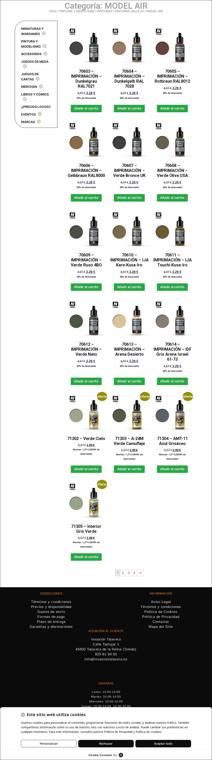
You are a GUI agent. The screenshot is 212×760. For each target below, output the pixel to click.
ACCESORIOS (31, 54)
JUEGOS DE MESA (34, 62)
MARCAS (28, 122)
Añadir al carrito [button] (86, 108)
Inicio (53, 11)
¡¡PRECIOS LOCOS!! (36, 107)
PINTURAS (104, 11)
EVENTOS (28, 114)
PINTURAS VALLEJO (129, 11)
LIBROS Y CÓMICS (35, 94)
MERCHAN (29, 87)
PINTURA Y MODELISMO (77, 11)
